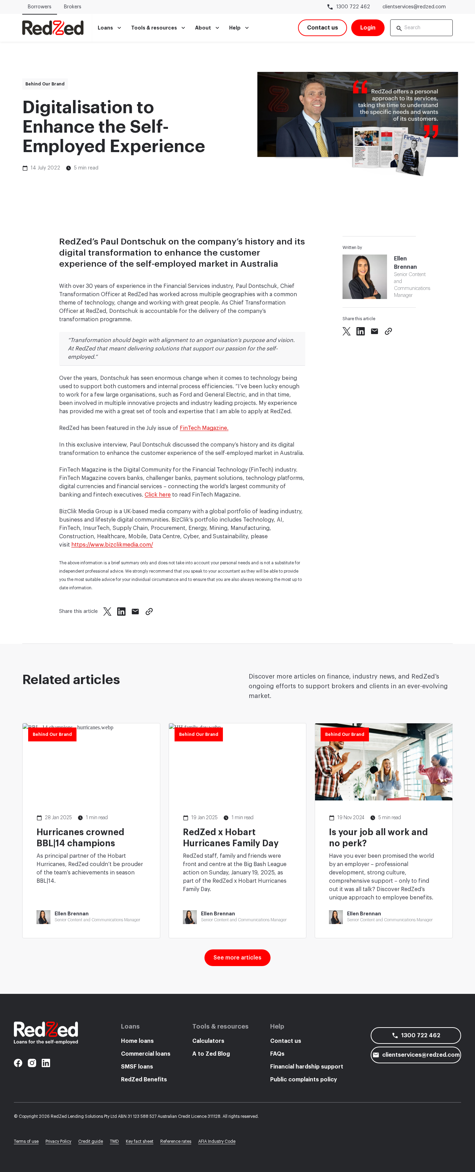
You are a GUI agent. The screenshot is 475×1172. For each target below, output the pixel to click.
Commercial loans (145, 1054)
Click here (158, 495)
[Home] (52, 27)
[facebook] (18, 1063)
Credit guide (90, 1141)
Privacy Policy (58, 1141)
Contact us (285, 1041)
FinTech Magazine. (204, 428)
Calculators (208, 1041)
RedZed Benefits (144, 1079)
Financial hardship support (306, 1067)
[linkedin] (46, 1063)
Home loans (137, 1041)
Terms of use (26, 1141)
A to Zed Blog (211, 1054)
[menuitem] (110, 28)
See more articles (237, 958)
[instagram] (32, 1063)
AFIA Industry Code (216, 1141)
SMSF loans (137, 1067)
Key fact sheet (139, 1141)
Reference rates (175, 1141)
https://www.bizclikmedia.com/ (112, 545)
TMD (114, 1141)
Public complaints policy (303, 1079)
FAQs (277, 1054)
